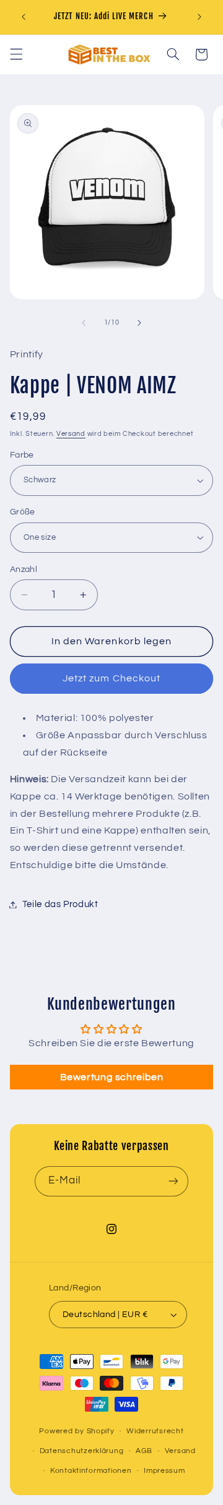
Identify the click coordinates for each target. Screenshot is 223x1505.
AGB (144, 1450)
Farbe (22, 455)
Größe (22, 512)
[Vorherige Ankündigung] (23, 16)
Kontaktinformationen (91, 1470)
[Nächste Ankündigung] (199, 16)
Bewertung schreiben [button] (112, 1077)
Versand (70, 433)
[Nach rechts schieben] (139, 322)
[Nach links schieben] (83, 322)
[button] (16, 54)
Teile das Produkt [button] (60, 904)
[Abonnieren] (173, 1181)
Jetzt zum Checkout (111, 678)
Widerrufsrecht (154, 1431)
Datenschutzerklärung (82, 1450)
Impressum (164, 1470)
